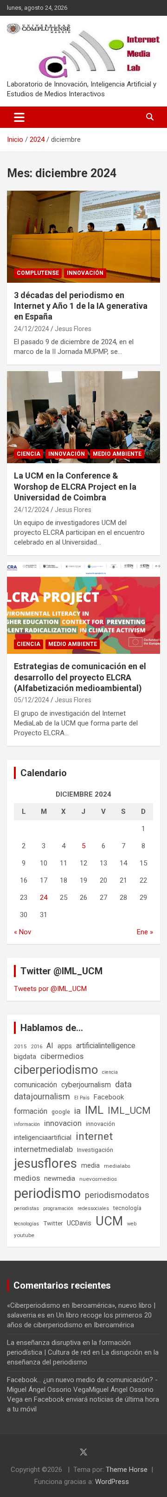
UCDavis (79, 1223)
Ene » (145, 932)
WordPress (112, 1481)
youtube (24, 1235)
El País (82, 1098)
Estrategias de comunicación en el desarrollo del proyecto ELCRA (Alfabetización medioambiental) (80, 677)
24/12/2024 (31, 329)
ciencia (110, 1072)
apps (65, 1046)
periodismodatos (117, 1195)
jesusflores (45, 1163)
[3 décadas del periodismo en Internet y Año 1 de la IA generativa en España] (83, 236)
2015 (20, 1046)
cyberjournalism (86, 1084)
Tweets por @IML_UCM (50, 989)
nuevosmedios (98, 1179)
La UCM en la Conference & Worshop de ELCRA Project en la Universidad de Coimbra (75, 486)
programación (58, 1208)
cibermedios (62, 1056)
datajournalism (42, 1096)
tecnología (127, 1207)
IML (94, 1110)
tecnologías (26, 1224)
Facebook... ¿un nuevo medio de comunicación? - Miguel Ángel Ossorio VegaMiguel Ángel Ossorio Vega (82, 1390)
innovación (100, 1123)
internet (94, 1136)
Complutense (38, 273)
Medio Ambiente (117, 454)
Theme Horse (127, 1469)
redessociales (93, 1208)
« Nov (22, 932)
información (27, 1124)
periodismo (47, 1193)
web (131, 1224)
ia (77, 1111)
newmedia (59, 1178)
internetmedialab (43, 1149)
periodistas (26, 1208)
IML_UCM (129, 1110)
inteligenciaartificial (42, 1137)
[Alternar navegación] (19, 117)
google (60, 1111)
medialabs (117, 1166)
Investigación (95, 1149)
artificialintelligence (105, 1045)
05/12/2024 (31, 700)
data (123, 1084)
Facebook (109, 1097)
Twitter (53, 1223)
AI (49, 1045)
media (90, 1165)
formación (30, 1111)
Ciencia (28, 454)
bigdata (25, 1056)
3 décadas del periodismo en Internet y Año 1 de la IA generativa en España (81, 306)
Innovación (85, 273)
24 (43, 897)
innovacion (63, 1123)
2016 (36, 1047)
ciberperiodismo (56, 1070)
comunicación (35, 1084)
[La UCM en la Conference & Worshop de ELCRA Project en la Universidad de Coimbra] (83, 417)
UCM (109, 1221)
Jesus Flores (73, 329)
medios (27, 1178)
